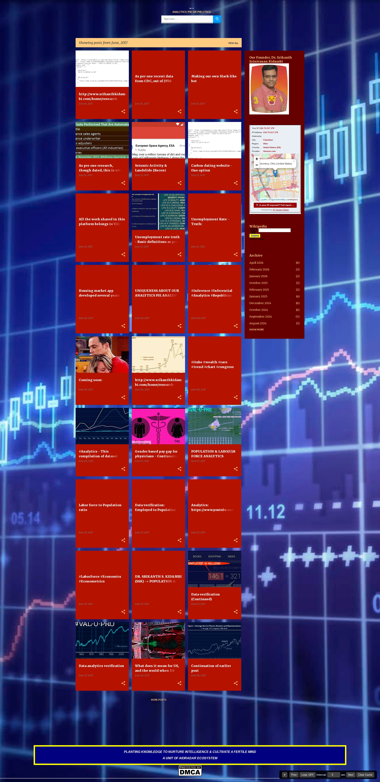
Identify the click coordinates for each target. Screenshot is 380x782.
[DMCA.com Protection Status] (190, 775)
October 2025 (258, 283)
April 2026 (256, 262)
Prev (294, 774)
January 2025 (258, 296)
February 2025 (259, 289)
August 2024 (258, 323)
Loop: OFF (307, 774)
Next (350, 774)
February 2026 (259, 269)
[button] (123, 111)
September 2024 (260, 316)
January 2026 (258, 276)
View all (233, 43)
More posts (158, 699)
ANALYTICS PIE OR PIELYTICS (191, 11)
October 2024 (258, 310)
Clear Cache (365, 774)
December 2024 (260, 303)
